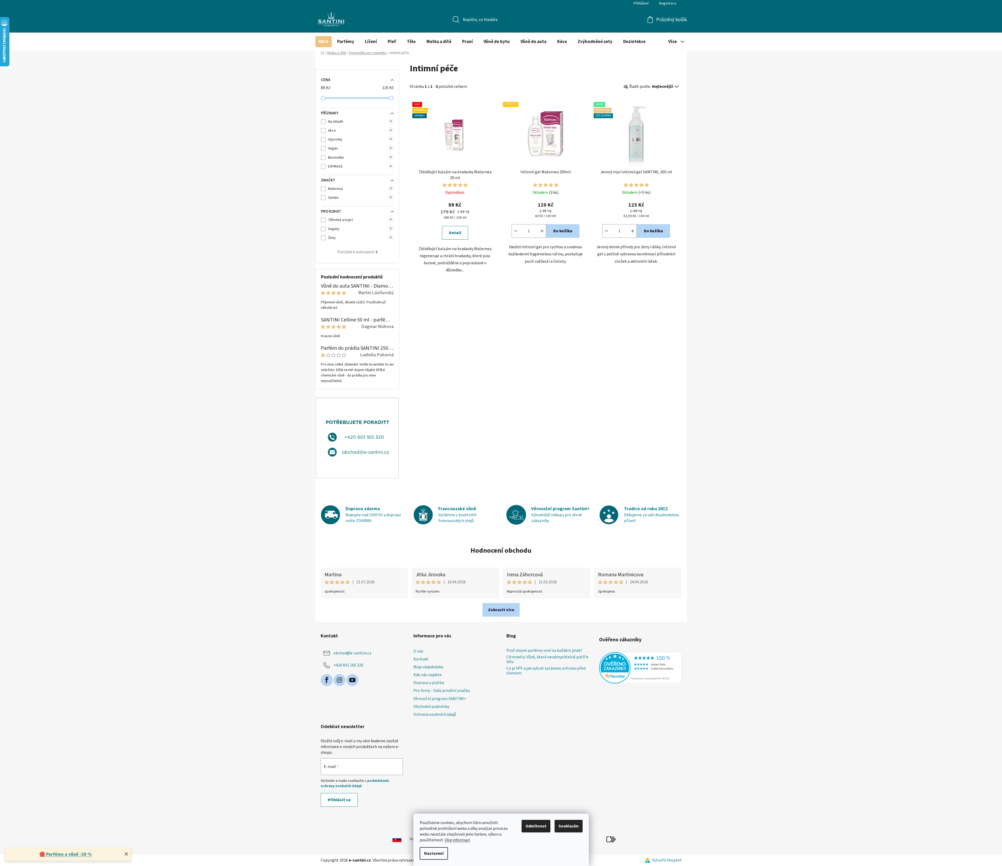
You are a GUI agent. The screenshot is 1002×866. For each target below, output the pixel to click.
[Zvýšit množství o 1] (542, 231)
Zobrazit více (501, 610)
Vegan (359, 148)
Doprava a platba (428, 683)
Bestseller (359, 157)
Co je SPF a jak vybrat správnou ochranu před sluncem (545, 670)
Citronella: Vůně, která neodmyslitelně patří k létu (547, 659)
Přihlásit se (339, 800)
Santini (359, 197)
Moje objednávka (428, 667)
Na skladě (359, 121)
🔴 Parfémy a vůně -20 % (65, 854)
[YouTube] (352, 680)
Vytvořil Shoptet (667, 860)
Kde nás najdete (427, 675)
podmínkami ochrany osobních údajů (355, 783)
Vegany (359, 229)
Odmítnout (535, 826)
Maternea (359, 188)
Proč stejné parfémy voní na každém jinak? (544, 650)
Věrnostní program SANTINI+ (439, 699)
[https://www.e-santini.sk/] (391, 839)
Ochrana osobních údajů (434, 714)
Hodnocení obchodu (501, 550)
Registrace (667, 3)
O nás (418, 651)
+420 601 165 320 (348, 665)
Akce (359, 130)
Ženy (359, 237)
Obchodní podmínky (431, 706)
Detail (455, 233)
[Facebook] (327, 680)
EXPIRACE (359, 166)
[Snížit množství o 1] (516, 231)
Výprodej (359, 139)
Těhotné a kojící (359, 220)
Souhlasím (569, 826)
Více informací (457, 840)
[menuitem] (323, 41)
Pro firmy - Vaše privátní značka (441, 690)
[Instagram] (339, 680)
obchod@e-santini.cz (352, 653)
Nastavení (433, 853)
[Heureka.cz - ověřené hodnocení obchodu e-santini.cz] (640, 668)
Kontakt (421, 659)
